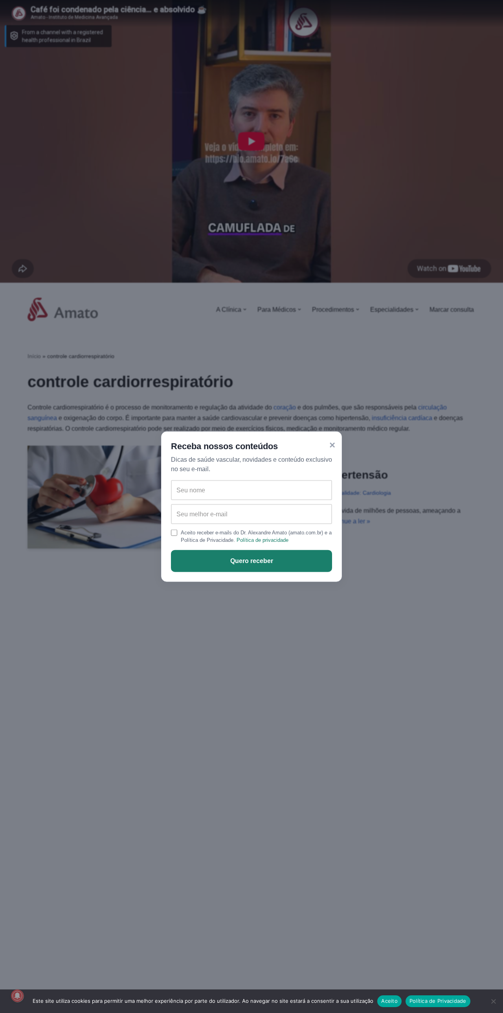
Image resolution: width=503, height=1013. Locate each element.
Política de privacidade (262, 540)
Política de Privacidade (437, 1001)
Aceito (389, 1001)
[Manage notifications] (17, 995)
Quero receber (251, 561)
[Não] (493, 1001)
